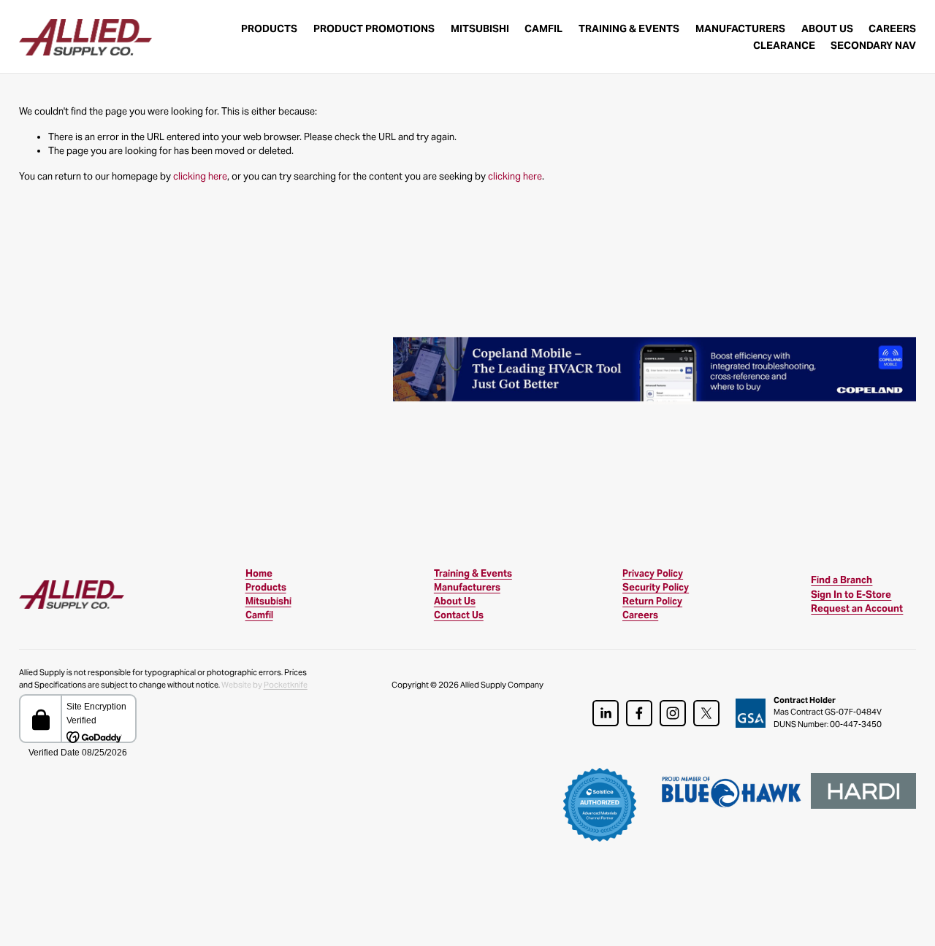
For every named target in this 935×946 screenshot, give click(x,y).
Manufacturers (740, 28)
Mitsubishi (480, 28)
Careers (892, 28)
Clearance (784, 45)
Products (269, 28)
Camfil (543, 28)
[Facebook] (639, 713)
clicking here (200, 176)
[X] (706, 713)
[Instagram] (673, 713)
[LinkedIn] (605, 713)
